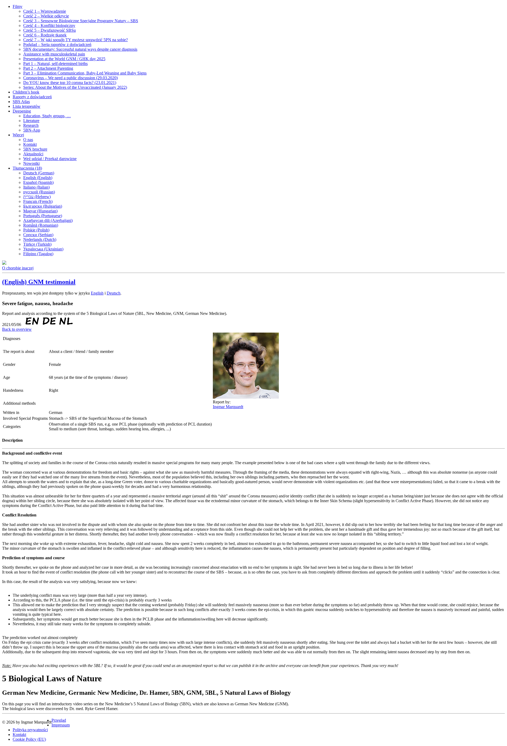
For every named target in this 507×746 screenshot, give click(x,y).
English (97, 293)
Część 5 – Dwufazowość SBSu (49, 30)
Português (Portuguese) (42, 215)
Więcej (18, 135)
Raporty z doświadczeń (32, 97)
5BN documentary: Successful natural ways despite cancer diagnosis (80, 49)
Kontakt (30, 144)
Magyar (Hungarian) (40, 211)
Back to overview (17, 329)
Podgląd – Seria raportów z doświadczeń (57, 44)
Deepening (22, 111)
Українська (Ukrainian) (43, 249)
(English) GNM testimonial (39, 281)
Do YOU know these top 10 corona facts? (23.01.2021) (69, 82)
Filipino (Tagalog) (38, 253)
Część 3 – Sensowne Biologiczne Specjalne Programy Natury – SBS (80, 20)
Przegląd (58, 720)
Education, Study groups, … (47, 116)
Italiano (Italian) (36, 187)
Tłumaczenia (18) (27, 168)
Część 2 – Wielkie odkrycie (46, 16)
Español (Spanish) (38, 182)
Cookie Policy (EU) (29, 739)
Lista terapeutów (26, 106)
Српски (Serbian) (38, 234)
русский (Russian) (39, 192)
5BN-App (31, 130)
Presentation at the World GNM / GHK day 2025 (64, 59)
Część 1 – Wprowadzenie (44, 11)
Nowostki (31, 163)
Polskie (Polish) (36, 230)
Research (31, 125)
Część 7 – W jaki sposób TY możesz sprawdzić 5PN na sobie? (75, 40)
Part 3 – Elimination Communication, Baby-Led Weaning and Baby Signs (85, 73)
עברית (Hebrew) (37, 196)
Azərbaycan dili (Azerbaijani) (48, 220)
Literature (31, 120)
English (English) (37, 177)
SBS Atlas (21, 101)
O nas (28, 139)
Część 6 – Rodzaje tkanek (45, 35)
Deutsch (113, 293)
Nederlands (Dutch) (39, 239)
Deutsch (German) (38, 173)
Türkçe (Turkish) (37, 244)
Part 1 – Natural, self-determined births (55, 63)
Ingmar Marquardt (228, 406)
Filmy (17, 6)
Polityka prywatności (30, 730)
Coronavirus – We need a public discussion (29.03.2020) (70, 78)
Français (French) (38, 201)
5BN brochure (35, 149)
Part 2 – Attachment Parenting (48, 68)
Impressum (60, 725)
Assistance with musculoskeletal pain (54, 54)
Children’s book (26, 92)
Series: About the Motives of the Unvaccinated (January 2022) (75, 87)
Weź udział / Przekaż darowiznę (50, 158)
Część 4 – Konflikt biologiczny (49, 25)
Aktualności (33, 154)
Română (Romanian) (40, 225)
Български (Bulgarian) (42, 206)
